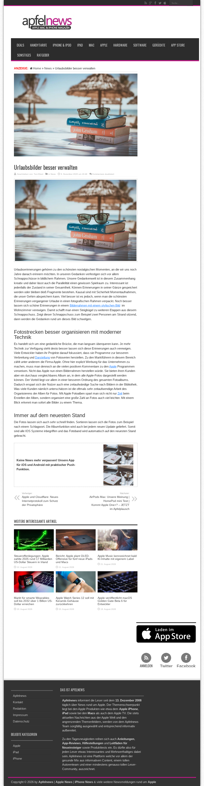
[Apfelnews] (46, 22)
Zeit (120, 393)
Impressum (20, 715)
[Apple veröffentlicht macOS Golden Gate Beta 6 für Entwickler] (117, 581)
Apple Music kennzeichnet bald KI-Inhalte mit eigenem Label (117, 557)
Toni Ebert (38, 174)
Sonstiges (24, 55)
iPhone (17, 758)
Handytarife (38, 45)
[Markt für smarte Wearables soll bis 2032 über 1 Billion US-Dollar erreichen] (34, 581)
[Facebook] (155, 3)
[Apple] (165, 3)
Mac (91, 45)
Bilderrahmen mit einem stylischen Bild (95, 305)
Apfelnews (19, 695)
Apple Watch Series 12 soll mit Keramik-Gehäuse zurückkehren (75, 601)
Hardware (120, 45)
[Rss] (146, 3)
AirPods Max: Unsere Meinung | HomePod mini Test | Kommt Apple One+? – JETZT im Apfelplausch (109, 501)
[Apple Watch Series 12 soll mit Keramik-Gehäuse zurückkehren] (76, 581)
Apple (103, 45)
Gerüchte (158, 45)
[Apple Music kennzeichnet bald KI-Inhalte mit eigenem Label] (117, 539)
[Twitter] (160, 3)
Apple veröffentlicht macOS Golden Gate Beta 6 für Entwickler (115, 601)
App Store (178, 45)
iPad (80, 45)
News (48, 68)
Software (139, 45)
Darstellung (42, 357)
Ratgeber (43, 55)
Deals (20, 45)
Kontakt (18, 702)
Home (37, 68)
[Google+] (150, 3)
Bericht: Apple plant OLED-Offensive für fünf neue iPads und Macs (74, 559)
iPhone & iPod (62, 45)
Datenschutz (21, 721)
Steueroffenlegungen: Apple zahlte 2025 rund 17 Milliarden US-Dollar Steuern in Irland (33, 559)
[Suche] (190, 3)
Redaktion (19, 708)
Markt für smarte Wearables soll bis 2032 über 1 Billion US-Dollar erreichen (33, 601)
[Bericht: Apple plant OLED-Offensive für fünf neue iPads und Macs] (76, 539)
